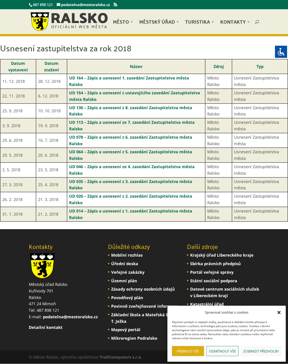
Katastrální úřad (207, 304)
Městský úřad (157, 23)
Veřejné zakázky (127, 272)
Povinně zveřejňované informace (144, 306)
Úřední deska (124, 263)
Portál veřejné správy (212, 272)
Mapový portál (125, 329)
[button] (279, 312)
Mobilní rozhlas (127, 255)
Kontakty (233, 23)
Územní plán (124, 280)
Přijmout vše (188, 351)
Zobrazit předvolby (261, 351)
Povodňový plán (127, 297)
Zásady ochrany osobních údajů (143, 289)
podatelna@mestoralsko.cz (70, 316)
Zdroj (219, 66)
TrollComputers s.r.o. (121, 357)
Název (136, 66)
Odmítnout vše (222, 351)
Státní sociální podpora (213, 280)
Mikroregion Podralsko (134, 338)
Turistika (197, 23)
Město (121, 23)
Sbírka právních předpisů (215, 263)
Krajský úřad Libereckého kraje (222, 255)
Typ (259, 66)
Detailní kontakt (46, 327)
